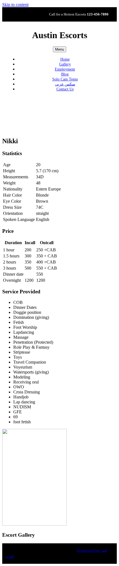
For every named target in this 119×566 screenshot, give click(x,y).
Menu (59, 49)
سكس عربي (65, 84)
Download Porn (88, 550)
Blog (65, 74)
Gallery (65, 64)
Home (65, 59)
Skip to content (15, 4)
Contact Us (65, 89)
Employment (65, 69)
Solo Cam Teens (65, 79)
